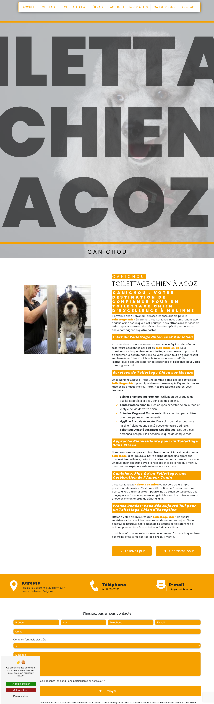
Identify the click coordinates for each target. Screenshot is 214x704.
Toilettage (48, 7)
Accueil (28, 7)
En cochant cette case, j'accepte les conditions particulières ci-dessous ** (60, 680)
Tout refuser (22, 690)
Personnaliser (21, 696)
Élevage (98, 7)
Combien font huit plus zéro (30, 639)
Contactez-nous (181, 551)
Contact (189, 7)
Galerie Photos (165, 7)
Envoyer (110, 691)
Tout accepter (22, 684)
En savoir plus (135, 551)
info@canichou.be (180, 589)
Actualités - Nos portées (129, 7)
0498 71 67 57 (111, 589)
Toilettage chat (74, 7)
